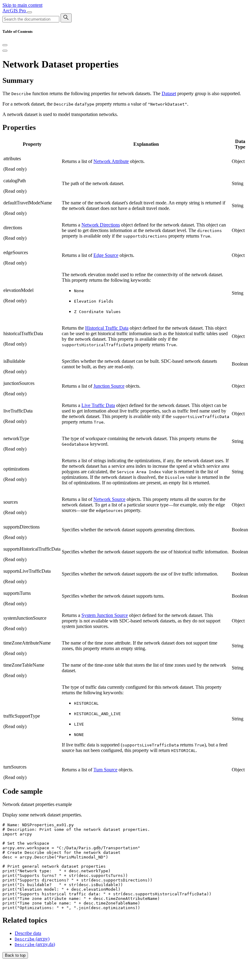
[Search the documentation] (66, 18)
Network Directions (100, 224)
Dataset (169, 93)
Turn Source (105, 769)
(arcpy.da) (35, 944)
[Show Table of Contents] (4, 51)
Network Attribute (111, 161)
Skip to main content (22, 5)
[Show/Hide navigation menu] (29, 12)
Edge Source (105, 255)
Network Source (109, 499)
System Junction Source (104, 615)
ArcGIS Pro (14, 10)
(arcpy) (32, 938)
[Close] (4, 45)
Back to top (15, 955)
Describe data (28, 933)
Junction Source (108, 386)
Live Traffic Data (98, 405)
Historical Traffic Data (106, 328)
